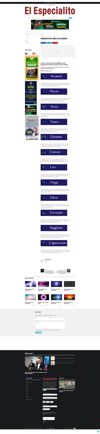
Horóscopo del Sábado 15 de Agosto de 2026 (68, 303)
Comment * (36, 321)
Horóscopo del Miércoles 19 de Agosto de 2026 (69, 290)
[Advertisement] (47, 342)
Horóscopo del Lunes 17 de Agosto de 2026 (43, 303)
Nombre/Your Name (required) (47, 393)
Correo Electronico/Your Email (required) (48, 396)
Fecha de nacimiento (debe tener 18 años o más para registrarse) (50, 400)
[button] (24, 24)
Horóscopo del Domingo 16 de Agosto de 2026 (55, 303)
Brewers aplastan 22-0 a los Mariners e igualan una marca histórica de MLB (66, 391)
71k (28, 53)
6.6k (35, 53)
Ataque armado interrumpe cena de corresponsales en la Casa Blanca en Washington (36, 373)
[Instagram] (51, 5)
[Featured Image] (30, 284)
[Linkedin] (53, 5)
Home (41, 33)
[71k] (26, 54)
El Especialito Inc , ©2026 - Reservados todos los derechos (33, 428)
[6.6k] (33, 54)
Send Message (38, 332)
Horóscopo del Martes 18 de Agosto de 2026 (29, 303)
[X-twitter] (48, 5)
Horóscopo (42, 35)
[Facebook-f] (46, 5)
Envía (44, 421)
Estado (51, 407)
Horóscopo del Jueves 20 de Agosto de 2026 (55, 290)
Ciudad (43, 407)
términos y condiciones (67, 428)
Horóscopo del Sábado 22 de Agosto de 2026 (29, 290)
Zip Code (44, 410)
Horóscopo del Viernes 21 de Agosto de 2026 (42, 290)
